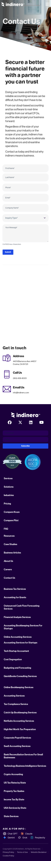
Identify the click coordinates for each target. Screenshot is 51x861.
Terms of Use (22, 852)
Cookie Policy (8, 856)
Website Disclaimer (39, 852)
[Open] (48, 4)
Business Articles (12, 552)
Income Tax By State (14, 799)
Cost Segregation (13, 659)
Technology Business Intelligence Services (25, 766)
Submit (8, 252)
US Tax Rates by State (15, 782)
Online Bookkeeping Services (18, 687)
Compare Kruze (12, 512)
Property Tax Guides (14, 791)
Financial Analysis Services (17, 617)
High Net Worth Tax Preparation (20, 729)
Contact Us (9, 577)
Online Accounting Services (18, 637)
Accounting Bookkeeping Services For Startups (23, 627)
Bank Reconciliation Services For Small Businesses (23, 756)
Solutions (8, 486)
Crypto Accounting (13, 774)
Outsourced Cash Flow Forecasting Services (21, 607)
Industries (9, 495)
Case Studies (10, 544)
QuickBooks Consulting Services (20, 676)
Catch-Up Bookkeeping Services (20, 712)
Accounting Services (14, 695)
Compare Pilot (11, 520)
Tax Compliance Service (16, 704)
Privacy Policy (8, 852)
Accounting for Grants (15, 597)
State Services (11, 816)
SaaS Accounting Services (17, 746)
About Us (8, 561)
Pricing (7, 503)
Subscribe (25, 446)
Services (8, 478)
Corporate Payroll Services (17, 737)
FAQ (6, 528)
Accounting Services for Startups (20, 642)
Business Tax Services (15, 589)
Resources (9, 535)
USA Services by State (15, 808)
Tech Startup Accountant (16, 651)
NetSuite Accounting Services (19, 721)
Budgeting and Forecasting (17, 667)
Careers (8, 569)
